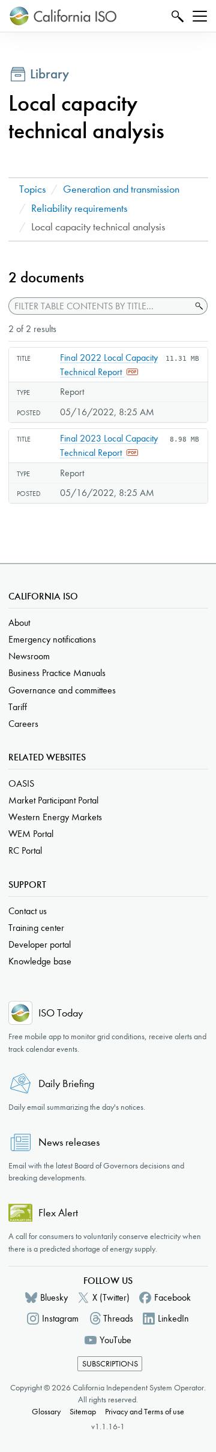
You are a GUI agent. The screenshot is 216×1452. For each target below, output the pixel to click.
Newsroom (29, 656)
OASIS (21, 783)
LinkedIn (173, 1318)
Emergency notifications (52, 639)
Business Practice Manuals (57, 672)
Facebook (172, 1297)
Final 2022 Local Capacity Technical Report (109, 365)
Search (176, 16)
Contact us (27, 911)
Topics (32, 189)
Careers (23, 723)
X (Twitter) (111, 1297)
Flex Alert (58, 1213)
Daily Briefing (66, 1083)
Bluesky (54, 1297)
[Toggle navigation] (200, 16)
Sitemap (83, 1412)
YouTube (115, 1340)
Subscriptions (110, 1364)
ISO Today (60, 1013)
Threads (118, 1318)
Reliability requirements (79, 208)
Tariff (17, 707)
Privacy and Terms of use (144, 1412)
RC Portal (25, 850)
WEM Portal (30, 833)
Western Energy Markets (55, 817)
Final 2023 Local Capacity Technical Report (109, 445)
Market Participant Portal (53, 800)
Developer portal (39, 944)
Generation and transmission (121, 189)
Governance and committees (62, 690)
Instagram (60, 1318)
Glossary (46, 1412)
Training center (36, 927)
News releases (69, 1142)
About (19, 622)
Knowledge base (39, 961)
